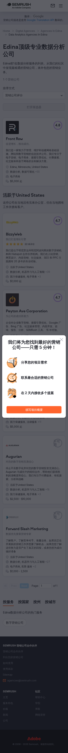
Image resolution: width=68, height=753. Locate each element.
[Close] (61, 339)
